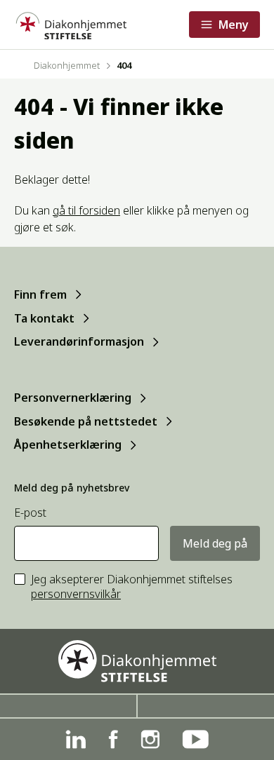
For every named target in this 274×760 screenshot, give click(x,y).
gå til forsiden (86, 210)
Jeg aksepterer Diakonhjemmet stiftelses (132, 587)
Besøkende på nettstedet (85, 421)
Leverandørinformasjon (79, 341)
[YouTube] (195, 739)
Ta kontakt (44, 318)
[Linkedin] (75, 739)
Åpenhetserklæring (68, 444)
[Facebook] (113, 739)
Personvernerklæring (72, 397)
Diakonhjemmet (67, 65)
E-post (30, 512)
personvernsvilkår (76, 594)
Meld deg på (215, 543)
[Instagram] (150, 739)
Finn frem (40, 294)
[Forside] (70, 24)
